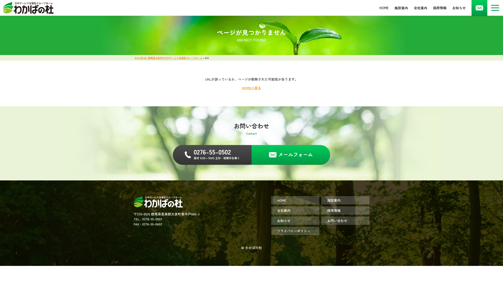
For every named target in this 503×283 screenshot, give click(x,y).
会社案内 (420, 7)
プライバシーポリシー (293, 230)
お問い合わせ (337, 220)
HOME (384, 7)
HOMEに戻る (251, 87)
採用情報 (439, 7)
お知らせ (459, 7)
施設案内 (401, 7)
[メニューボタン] (495, 8)
